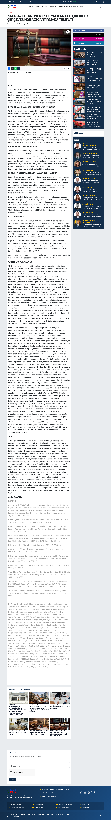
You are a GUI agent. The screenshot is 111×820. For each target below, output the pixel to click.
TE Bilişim (101, 816)
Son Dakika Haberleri (64, 807)
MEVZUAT (83, 7)
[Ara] (99, 7)
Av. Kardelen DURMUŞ (89, 195)
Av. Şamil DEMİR (87, 204)
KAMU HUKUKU (62, 7)
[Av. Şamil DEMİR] (77, 206)
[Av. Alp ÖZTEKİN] (77, 172)
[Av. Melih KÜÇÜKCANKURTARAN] (77, 146)
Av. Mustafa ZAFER (88, 179)
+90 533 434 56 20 (47, 793)
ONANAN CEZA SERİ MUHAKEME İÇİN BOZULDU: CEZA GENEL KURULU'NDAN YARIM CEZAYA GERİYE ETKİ (91, 190)
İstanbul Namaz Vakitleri (66, 804)
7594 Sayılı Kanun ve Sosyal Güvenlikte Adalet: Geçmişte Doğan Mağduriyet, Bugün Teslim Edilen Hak (91, 226)
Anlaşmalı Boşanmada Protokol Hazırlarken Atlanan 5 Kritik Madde (60, 706)
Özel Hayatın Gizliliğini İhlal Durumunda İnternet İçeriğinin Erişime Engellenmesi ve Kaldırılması (92, 173)
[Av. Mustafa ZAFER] (77, 181)
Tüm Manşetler (39, 807)
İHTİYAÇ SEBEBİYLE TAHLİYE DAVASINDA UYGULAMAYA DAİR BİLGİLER (92, 199)
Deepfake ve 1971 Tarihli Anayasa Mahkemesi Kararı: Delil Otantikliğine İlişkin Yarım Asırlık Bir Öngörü (92, 216)
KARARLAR (39, 7)
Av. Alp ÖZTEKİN (87, 170)
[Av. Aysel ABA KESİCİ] (77, 164)
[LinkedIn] (91, 792)
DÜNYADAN (17, 816)
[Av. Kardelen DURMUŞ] (77, 198)
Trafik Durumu (86, 804)
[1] (55, 92)
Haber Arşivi (85, 807)
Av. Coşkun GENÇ (88, 212)
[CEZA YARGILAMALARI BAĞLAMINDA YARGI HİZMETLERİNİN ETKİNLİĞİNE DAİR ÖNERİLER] (60, 723)
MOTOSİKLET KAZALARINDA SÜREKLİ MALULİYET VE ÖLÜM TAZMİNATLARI (38, 732)
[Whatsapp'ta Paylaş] (15, 68)
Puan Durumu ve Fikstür (17, 807)
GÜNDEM (60, 814)
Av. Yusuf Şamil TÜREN (89, 153)
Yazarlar (33, 2)
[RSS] (94, 792)
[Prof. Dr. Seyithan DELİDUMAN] (77, 223)
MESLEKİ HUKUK (50, 7)
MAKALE (31, 7)
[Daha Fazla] (18, 68)
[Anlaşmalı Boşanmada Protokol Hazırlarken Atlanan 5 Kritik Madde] (60, 698)
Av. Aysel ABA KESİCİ (89, 162)
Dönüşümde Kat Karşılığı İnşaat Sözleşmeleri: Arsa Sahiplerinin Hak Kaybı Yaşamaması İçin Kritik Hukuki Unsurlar (39, 708)
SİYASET (66, 814)
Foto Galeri (13, 2)
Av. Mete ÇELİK (87, 187)
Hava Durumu (39, 804)
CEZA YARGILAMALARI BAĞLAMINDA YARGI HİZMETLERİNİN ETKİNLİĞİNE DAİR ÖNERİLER (59, 733)
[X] (85, 792)
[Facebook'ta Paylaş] (9, 68)
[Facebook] (81, 792)
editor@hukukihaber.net (49, 796)
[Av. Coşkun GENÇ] (77, 214)
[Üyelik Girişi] (102, 2)
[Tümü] (101, 133)
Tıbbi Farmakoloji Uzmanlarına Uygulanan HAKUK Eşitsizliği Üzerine (18, 732)
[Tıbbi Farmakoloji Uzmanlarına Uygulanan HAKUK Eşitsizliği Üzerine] (18, 723)
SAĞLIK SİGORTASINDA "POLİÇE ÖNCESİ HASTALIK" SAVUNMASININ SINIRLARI (91, 149)
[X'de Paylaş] (12, 68)
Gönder (12, 779)
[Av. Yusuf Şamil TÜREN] (77, 155)
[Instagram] (88, 792)
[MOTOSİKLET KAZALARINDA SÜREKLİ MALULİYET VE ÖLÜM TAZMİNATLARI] (39, 723)
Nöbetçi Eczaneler (16, 804)
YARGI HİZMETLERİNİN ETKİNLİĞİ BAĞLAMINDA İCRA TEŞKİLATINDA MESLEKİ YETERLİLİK (92, 182)
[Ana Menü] (103, 7)
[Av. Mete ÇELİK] (77, 189)
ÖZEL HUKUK (73, 7)
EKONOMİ (10, 816)
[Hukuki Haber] (12, 6)
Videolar (24, 2)
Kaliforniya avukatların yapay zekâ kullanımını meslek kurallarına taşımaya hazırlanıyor (91, 207)
